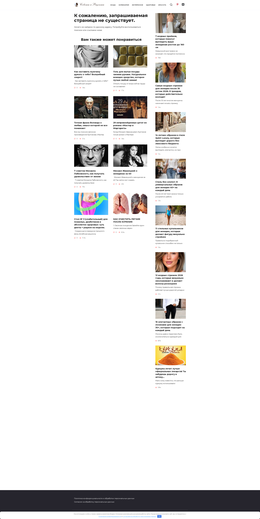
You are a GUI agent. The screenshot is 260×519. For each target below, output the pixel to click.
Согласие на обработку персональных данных (94, 502)
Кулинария (124, 5)
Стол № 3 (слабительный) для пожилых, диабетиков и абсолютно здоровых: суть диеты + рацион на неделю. (91, 223)
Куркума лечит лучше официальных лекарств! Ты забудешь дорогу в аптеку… (170, 372)
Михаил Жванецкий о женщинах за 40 (125, 172)
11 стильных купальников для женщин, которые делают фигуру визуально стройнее (170, 232)
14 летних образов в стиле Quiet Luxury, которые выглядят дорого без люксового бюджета (170, 139)
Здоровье (150, 5)
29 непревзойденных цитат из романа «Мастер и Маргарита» (130, 125)
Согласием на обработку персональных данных (139, 516)
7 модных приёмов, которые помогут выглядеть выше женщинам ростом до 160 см (169, 42)
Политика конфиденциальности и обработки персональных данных (104, 498)
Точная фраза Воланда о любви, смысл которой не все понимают (90, 125)
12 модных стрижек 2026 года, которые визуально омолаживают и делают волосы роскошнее (169, 279)
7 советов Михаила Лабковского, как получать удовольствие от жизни (89, 174)
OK (159, 516)
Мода (113, 5)
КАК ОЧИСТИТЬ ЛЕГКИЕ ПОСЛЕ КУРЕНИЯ (126, 220)
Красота (162, 5)
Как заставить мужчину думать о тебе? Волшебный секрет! (89, 74)
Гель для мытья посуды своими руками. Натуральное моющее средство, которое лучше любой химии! (129, 75)
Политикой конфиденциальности (110, 516)
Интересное (137, 5)
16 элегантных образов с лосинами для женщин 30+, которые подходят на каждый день (170, 326)
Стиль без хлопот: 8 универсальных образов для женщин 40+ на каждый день (168, 186)
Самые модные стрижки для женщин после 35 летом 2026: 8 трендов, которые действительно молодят (169, 91)
